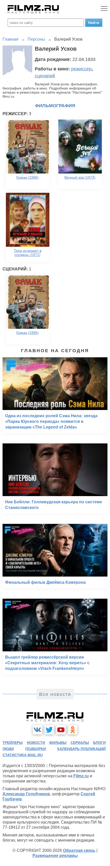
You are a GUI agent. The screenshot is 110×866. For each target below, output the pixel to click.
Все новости (55, 694)
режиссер (81, 68)
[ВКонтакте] (37, 729)
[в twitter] (49, 729)
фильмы (58, 743)
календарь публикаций (81, 749)
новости (36, 743)
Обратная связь (79, 850)
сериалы (80, 743)
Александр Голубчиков (26, 794)
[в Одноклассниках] (72, 729)
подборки (35, 749)
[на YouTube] (60, 729)
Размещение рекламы (55, 855)
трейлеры (13, 743)
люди (8, 749)
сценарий (45, 75)
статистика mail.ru (23, 755)
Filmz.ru (81, 776)
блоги (99, 743)
